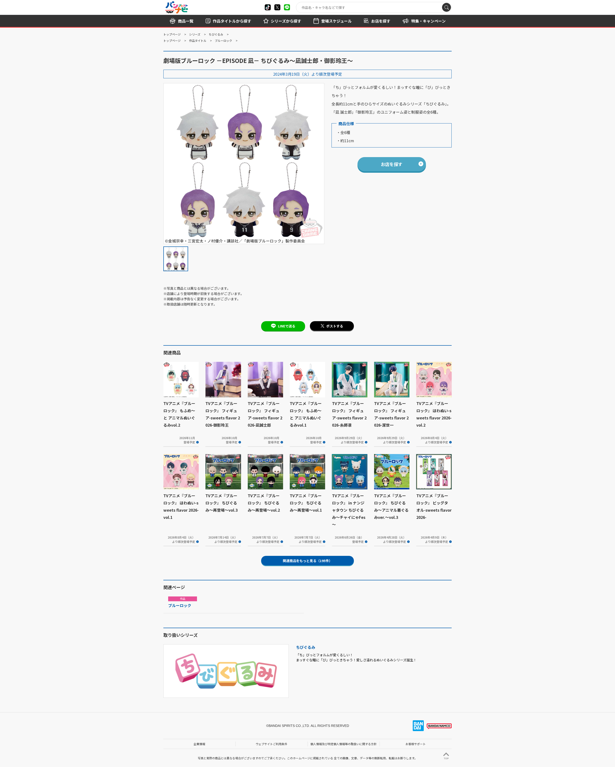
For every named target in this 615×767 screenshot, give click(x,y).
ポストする (334, 326)
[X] (268, 7)
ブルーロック (223, 40)
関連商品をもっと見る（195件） (307, 560)
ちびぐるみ (216, 34)
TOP (446, 758)
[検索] (446, 7)
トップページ (172, 34)
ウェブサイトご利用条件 (271, 744)
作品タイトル (197, 40)
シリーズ (194, 34)
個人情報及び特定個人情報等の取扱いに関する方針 (343, 744)
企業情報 (199, 744)
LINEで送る (286, 326)
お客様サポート (416, 744)
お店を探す (391, 164)
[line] (287, 7)
